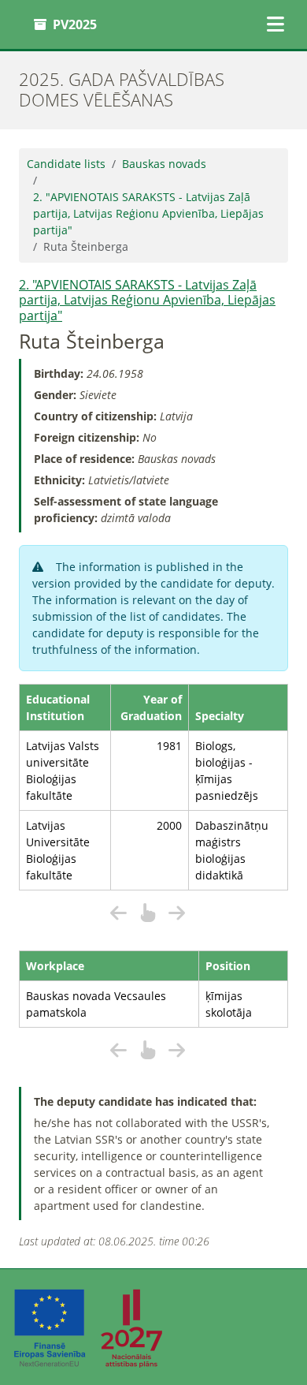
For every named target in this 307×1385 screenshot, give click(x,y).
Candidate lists (66, 163)
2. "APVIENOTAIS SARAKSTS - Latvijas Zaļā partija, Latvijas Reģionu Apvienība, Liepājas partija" (148, 213)
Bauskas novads (164, 163)
